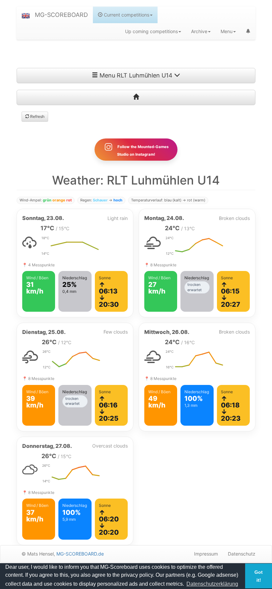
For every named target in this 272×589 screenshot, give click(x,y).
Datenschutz (241, 554)
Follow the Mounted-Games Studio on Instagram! (142, 150)
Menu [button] (227, 31)
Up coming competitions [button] (151, 31)
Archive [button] (199, 31)
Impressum (206, 554)
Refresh (36, 116)
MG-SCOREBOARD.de (80, 554)
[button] (26, 15)
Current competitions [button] (125, 15)
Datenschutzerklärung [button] (212, 584)
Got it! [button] (258, 576)
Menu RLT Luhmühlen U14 (136, 75)
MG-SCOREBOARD (61, 14)
